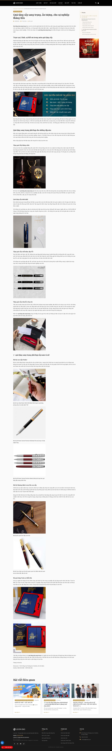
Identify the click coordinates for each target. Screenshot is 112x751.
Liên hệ (80, 2)
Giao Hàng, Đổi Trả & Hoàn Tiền (67, 743)
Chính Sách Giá (64, 738)
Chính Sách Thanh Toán (66, 740)
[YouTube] (20, 744)
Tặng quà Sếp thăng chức (87, 22)
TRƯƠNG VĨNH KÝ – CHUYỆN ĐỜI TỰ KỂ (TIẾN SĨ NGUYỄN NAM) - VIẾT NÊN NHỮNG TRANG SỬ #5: (85, 704)
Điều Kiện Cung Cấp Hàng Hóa (48, 733)
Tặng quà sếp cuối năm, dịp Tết (88, 25)
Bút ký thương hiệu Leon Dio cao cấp (89, 34)
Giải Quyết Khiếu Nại (46, 738)
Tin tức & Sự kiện (21, 8)
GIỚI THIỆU (39, 2)
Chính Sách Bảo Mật (65, 735)
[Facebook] (14, 744)
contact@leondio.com (86, 739)
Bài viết (67, 2)
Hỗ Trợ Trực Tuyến (46, 735)
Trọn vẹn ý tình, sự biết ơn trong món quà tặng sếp (89, 16)
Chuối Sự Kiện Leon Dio (50, 700)
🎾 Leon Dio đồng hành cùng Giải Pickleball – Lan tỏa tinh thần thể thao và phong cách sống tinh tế (55, 704)
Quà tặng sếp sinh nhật (86, 23)
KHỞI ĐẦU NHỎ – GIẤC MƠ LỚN (23, 702)
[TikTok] (24, 744)
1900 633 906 (20, 735)
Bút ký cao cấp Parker (86, 32)
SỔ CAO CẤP (53, 2)
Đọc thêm (17, 712)
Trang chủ (15, 8)
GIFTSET (60, 2)
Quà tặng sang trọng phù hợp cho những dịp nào (88, 19)
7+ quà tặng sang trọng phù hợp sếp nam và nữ (89, 30)
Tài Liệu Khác (44, 740)
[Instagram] (17, 744)
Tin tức (73, 2)
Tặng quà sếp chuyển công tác (88, 27)
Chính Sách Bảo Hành (65, 733)
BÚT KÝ (46, 2)
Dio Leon (31, 21)
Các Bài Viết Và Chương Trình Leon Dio (24, 700)
